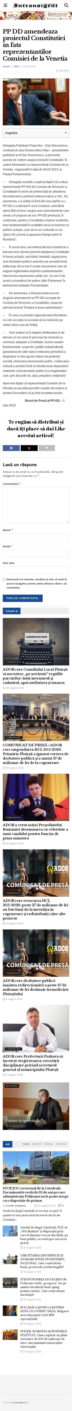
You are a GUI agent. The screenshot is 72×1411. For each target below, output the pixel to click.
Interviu (48, 1144)
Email (8, 546)
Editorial (12, 1086)
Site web (8, 562)
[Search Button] (66, 5)
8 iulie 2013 (62, 70)
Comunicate (29, 66)
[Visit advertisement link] (36, 15)
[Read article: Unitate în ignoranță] (36, 1106)
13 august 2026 (14, 768)
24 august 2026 (46, 1205)
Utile (16, 66)
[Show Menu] (5, 5)
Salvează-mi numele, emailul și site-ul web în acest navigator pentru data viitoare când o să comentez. (36, 583)
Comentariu (12, 483)
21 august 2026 (32, 1247)
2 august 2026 (16, 1125)
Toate (26, 1144)
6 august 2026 (14, 999)
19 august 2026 (32, 1271)
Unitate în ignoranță (22, 1121)
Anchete (37, 1144)
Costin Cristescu (16, 1205)
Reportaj (61, 1144)
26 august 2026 (14, 687)
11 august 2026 (14, 923)
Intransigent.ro (20, 1402)
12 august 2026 (14, 843)
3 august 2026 (14, 1074)
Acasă (6, 66)
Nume (8, 530)
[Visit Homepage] (36, 5)
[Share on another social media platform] (47, 448)
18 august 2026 (32, 1299)
